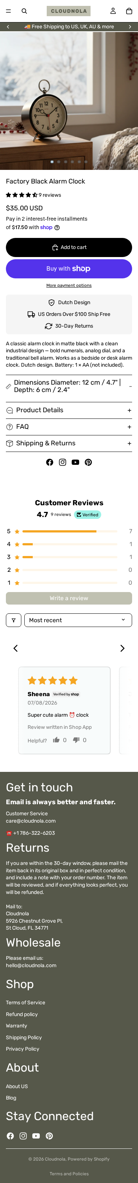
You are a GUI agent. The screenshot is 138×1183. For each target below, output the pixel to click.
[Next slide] (130, 27)
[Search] (24, 11)
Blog (11, 1098)
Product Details (39, 410)
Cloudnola (55, 1159)
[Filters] (13, 620)
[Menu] (8, 11)
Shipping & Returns (45, 443)
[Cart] (129, 11)
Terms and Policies (69, 1173)
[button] (22, 195)
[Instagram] (62, 462)
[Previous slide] (8, 27)
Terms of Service (25, 1003)
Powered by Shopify (89, 1159)
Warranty (16, 1026)
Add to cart (73, 247)
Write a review (69, 598)
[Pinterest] (88, 462)
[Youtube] (75, 462)
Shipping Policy (24, 1037)
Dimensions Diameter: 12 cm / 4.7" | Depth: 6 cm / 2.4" (67, 386)
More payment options (69, 285)
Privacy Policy (22, 1049)
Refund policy (22, 1014)
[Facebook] (49, 462)
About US (17, 1086)
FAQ (22, 427)
